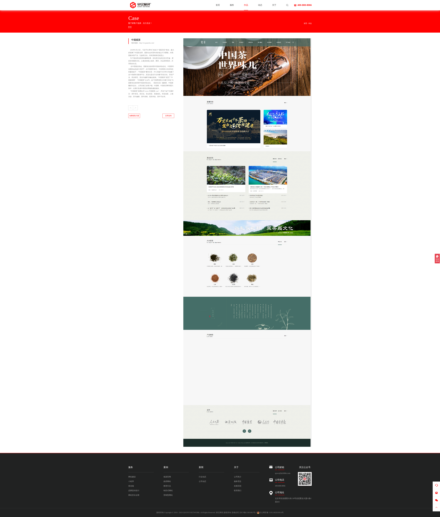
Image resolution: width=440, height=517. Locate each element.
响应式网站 (168, 491)
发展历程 (237, 486)
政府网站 (167, 481)
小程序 (131, 481)
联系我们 (237, 491)
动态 (260, 5)
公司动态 (202, 481)
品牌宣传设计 (133, 491)
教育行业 (167, 486)
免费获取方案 (134, 116)
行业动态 (202, 477)
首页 (218, 5)
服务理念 (237, 481)
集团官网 (167, 477)
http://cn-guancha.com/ (146, 43)
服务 (232, 5)
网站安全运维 (133, 495)
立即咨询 (168, 116)
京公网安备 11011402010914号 (271, 513)
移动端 (131, 486)
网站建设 (132, 477)
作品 (246, 5)
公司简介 (237, 477)
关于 (274, 5)
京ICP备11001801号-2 (248, 513)
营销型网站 (168, 495)
